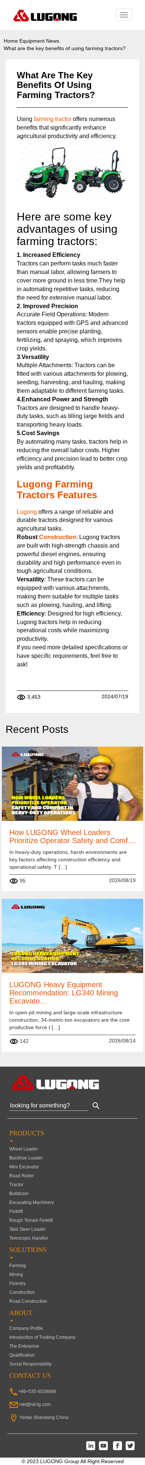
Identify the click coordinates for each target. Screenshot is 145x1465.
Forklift (16, 1211)
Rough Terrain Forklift (31, 1220)
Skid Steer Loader (27, 1229)
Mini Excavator (24, 1166)
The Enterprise (24, 1346)
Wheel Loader (23, 1149)
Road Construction (28, 1301)
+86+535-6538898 (37, 1391)
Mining (16, 1274)
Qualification (22, 1355)
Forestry (17, 1283)
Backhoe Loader (26, 1158)
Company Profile (26, 1328)
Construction (57, 537)
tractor (63, 119)
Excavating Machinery (31, 1202)
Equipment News (39, 41)
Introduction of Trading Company (42, 1337)
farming (44, 119)
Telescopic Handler (28, 1238)
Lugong (27, 512)
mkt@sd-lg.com (35, 1404)
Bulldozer (19, 1193)
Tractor (16, 1184)
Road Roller (21, 1175)
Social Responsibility (30, 1364)
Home (11, 41)
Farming (17, 1265)
